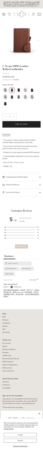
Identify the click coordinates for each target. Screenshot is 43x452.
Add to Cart (21, 124)
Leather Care (6, 356)
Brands (5, 326)
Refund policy (7, 368)
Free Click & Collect (13, 192)
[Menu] (3, 14)
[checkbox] (9, 274)
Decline (20, 441)
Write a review (21, 246)
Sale (3, 329)
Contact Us (6, 385)
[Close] (39, 413)
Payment (5, 352)
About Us (5, 382)
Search (4, 346)
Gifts (4, 317)
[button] (5, 40)
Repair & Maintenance (10, 365)
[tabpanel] (21, 281)
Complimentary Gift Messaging (17, 177)
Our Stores (6, 332)
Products (5, 320)
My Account (6, 343)
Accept (20, 435)
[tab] (7, 134)
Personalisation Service (10, 359)
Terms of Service (8, 371)
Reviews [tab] (9, 256)
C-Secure (5, 73)
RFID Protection (7, 362)
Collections (6, 323)
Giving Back (6, 388)
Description (6, 134)
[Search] (9, 14)
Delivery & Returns (12, 185)
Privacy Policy (9, 429)
